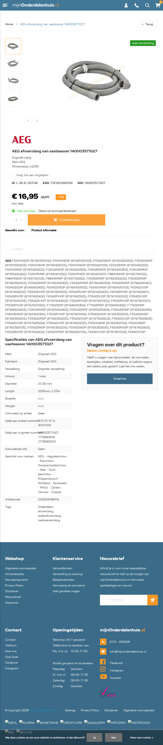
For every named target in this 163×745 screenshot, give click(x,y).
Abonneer (152, 600)
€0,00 (157, 4)
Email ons (120, 378)
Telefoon (11, 645)
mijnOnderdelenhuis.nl (36, 5)
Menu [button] (5, 5)
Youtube (115, 678)
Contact (10, 640)
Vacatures (11, 602)
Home (9, 24)
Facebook (11, 662)
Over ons (11, 651)
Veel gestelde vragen (66, 591)
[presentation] (28, 120)
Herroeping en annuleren (69, 585)
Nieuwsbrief (13, 597)
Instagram (11, 668)
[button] (13, 46)
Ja (94, 737)
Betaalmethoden (63, 580)
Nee (113, 737)
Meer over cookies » (141, 737)
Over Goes (11, 657)
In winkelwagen (69, 220)
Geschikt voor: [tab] (15, 230)
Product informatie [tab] (43, 230)
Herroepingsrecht (16, 580)
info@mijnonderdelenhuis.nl (121, 651)
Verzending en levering (68, 574)
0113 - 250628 (136, 7)
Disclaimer (12, 591)
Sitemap (70, 710)
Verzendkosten (62, 568)
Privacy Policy (14, 585)
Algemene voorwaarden (20, 568)
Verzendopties (14, 574)
